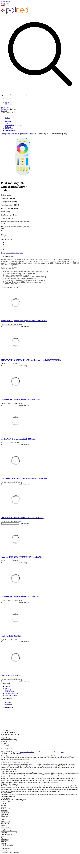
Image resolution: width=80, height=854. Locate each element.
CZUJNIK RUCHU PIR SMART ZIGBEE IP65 (20, 399)
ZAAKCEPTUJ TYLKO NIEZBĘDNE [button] (13, 800)
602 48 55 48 (5, 3)
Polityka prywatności (11, 693)
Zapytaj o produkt (6, 253)
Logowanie (8, 704)
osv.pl (62, 752)
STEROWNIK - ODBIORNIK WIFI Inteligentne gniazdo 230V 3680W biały (31, 360)
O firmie (7, 688)
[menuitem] (42, 118)
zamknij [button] (3, 803)
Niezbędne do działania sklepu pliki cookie (16, 762)
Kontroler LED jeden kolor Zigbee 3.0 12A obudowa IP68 (24, 321)
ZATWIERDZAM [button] (6, 793)
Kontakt (7, 686)
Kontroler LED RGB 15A (11, 636)
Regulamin (8, 690)
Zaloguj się (8, 102)
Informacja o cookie (11, 695)
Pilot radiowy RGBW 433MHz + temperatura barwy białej (24, 478)
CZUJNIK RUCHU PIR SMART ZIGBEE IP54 (20, 597)
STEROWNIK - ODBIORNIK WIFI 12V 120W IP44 (22, 518)
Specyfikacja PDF (17, 253)
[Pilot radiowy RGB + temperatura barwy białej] (23, 178)
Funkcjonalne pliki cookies (9, 771)
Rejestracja (8, 702)
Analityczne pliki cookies (8, 777)
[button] (2, 5)
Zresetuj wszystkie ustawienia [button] (10, 852)
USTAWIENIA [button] (6, 798)
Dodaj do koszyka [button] (6, 236)
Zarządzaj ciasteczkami (27, 752)
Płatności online (9, 692)
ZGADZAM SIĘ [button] (6, 801)
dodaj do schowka (6, 239)
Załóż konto (8, 104)
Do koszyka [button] (25, 326)
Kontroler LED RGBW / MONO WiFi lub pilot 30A (22, 557)
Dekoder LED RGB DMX (11, 675)
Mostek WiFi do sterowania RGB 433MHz (18, 439)
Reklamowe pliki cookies (8, 784)
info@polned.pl (5, 1)
